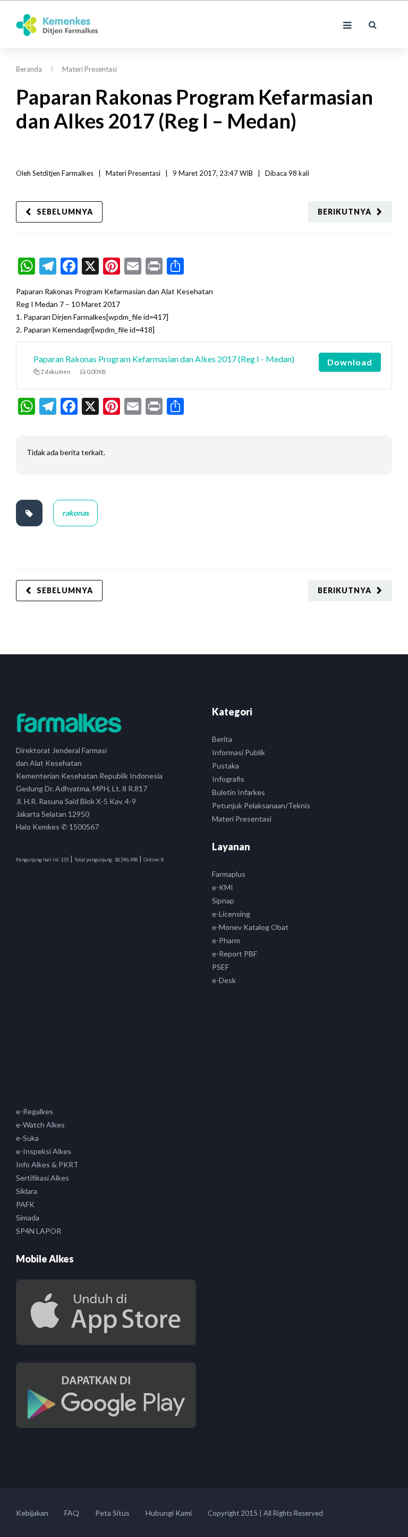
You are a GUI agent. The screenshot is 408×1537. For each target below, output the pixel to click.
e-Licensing (231, 913)
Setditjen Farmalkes (63, 173)
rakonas (75, 512)
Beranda (29, 69)
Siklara (26, 1191)
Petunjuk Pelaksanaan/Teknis (261, 805)
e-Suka (27, 1137)
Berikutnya (344, 211)
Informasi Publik (238, 752)
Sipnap (223, 900)
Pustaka (225, 765)
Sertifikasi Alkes (42, 1177)
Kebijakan (32, 1512)
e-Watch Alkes (40, 1124)
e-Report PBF (234, 953)
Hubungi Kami (169, 1512)
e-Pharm (226, 940)
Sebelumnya (65, 211)
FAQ (71, 1512)
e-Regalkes (34, 1111)
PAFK (25, 1204)
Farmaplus (228, 873)
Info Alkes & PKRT (47, 1164)
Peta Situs (112, 1512)
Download (349, 362)
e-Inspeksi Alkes (43, 1151)
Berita (222, 739)
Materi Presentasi (89, 69)
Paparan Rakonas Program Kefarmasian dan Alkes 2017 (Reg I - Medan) (163, 359)
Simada (27, 1217)
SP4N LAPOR (38, 1230)
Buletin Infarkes (238, 792)
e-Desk (224, 980)
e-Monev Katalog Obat (250, 927)
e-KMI (222, 887)
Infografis (228, 778)
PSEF (220, 966)
